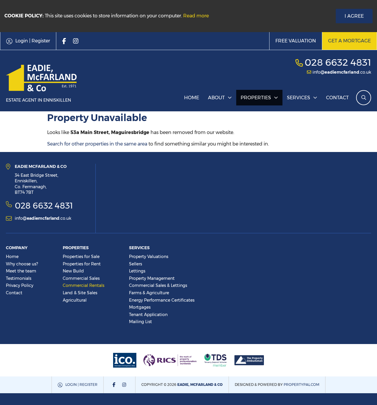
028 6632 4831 (338, 62)
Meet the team (21, 271)
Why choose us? (22, 264)
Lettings (137, 271)
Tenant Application (148, 314)
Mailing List (140, 321)
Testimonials (18, 278)
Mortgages (140, 307)
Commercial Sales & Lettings (158, 285)
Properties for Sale (81, 256)
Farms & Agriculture (149, 292)
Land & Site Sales (80, 292)
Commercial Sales (81, 278)
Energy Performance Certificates (161, 300)
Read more (196, 16)
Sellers (135, 264)
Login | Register (81, 384)
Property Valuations (148, 256)
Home (191, 97)
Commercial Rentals (83, 285)
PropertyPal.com (301, 384)
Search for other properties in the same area (97, 144)
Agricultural (75, 300)
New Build (73, 271)
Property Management (152, 278)
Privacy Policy (19, 285)
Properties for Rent (82, 264)
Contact (337, 97)
